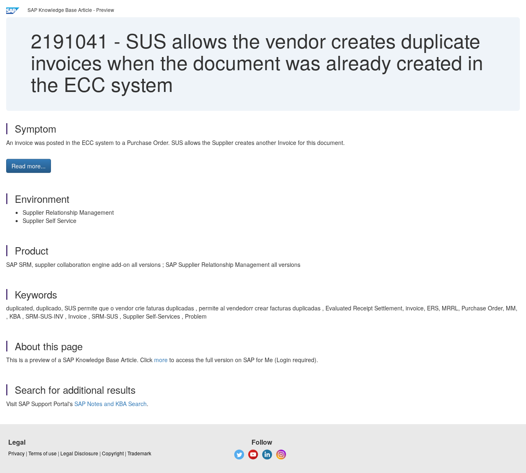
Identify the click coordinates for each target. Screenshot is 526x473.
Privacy (16, 453)
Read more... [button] (29, 166)
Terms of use (42, 453)
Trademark (139, 453)
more (161, 360)
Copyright (113, 453)
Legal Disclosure (79, 453)
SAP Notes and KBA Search (110, 404)
